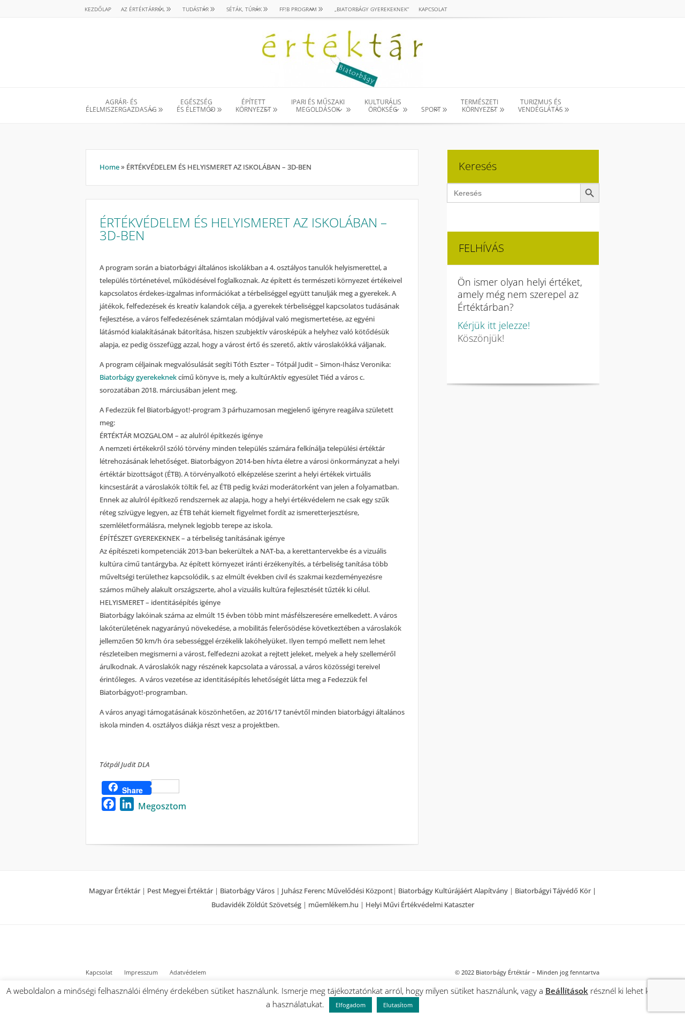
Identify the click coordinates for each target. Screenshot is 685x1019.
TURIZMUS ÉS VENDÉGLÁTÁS (540, 106)
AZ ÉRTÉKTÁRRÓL (143, 9)
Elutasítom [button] (398, 1005)
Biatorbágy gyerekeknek (138, 377)
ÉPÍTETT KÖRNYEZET (253, 106)
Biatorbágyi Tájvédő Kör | (555, 890)
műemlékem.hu (333, 904)
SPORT (431, 109)
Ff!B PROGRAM (298, 9)
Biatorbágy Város (247, 890)
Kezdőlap (98, 9)
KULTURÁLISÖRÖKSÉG (382, 106)
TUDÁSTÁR (195, 9)
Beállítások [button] (566, 990)
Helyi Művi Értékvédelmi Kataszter (420, 904)
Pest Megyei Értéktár (180, 890)
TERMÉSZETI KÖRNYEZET (479, 106)
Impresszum (141, 972)
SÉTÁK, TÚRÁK (244, 9)
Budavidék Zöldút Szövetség (257, 904)
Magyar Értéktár (114, 890)
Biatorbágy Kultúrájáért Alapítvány (453, 890)
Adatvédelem (188, 972)
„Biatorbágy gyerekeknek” (371, 9)
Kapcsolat (432, 9)
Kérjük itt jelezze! (494, 325)
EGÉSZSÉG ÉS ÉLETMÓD (196, 106)
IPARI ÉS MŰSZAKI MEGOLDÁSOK (318, 106)
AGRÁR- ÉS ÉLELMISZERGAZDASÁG (121, 106)
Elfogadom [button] (351, 1005)
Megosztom (162, 806)
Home (109, 167)
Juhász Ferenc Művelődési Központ (337, 890)
